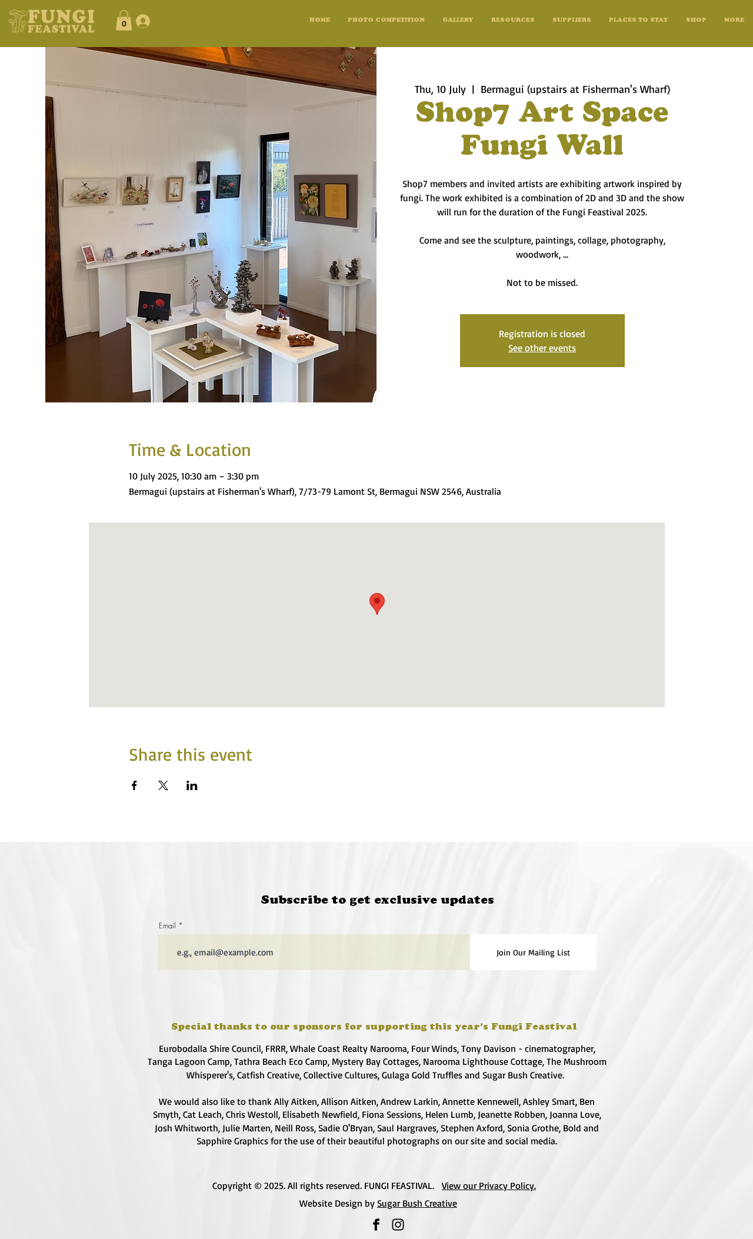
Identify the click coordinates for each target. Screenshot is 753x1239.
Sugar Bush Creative (417, 1203)
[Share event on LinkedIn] (192, 785)
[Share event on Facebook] (134, 785)
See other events (542, 348)
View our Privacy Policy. (489, 1185)
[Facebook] (376, 1225)
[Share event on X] (163, 785)
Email (167, 926)
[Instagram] (398, 1225)
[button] (458, 21)
